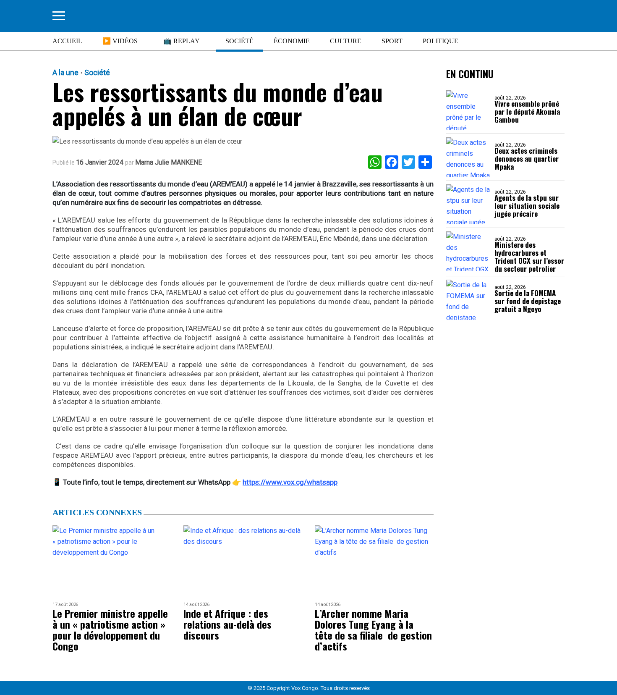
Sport (392, 41)
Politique (440, 41)
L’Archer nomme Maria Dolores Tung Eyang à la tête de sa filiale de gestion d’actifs (373, 629)
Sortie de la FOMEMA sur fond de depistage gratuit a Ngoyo (527, 301)
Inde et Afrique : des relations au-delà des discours (227, 624)
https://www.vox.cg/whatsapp (290, 482)
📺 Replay (181, 41)
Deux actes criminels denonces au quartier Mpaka (526, 158)
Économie (292, 41)
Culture (345, 41)
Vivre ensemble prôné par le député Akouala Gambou (527, 111)
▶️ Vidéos (120, 41)
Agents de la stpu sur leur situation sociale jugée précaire (526, 206)
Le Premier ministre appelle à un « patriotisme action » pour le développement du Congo (110, 629)
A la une (65, 72)
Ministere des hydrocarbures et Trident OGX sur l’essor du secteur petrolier (529, 257)
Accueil (67, 41)
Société (239, 41)
